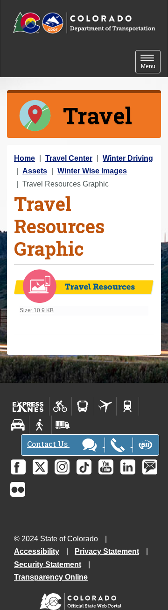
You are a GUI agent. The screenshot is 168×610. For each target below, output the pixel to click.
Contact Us (48, 444)
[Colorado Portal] (82, 599)
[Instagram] (62, 467)
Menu (150, 62)
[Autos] (18, 425)
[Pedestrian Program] (40, 425)
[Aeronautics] (105, 406)
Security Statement (47, 564)
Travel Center (68, 158)
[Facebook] (18, 467)
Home (24, 158)
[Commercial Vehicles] (62, 425)
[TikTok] (84, 467)
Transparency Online (51, 577)
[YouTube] (106, 467)
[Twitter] (40, 467)
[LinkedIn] (128, 467)
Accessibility (36, 551)
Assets (34, 171)
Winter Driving (128, 158)
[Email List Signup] (150, 467)
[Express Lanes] (28, 406)
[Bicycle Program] (60, 406)
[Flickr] (18, 489)
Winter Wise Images (92, 171)
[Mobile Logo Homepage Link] (84, 23)
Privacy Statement (107, 551)
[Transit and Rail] (82, 406)
